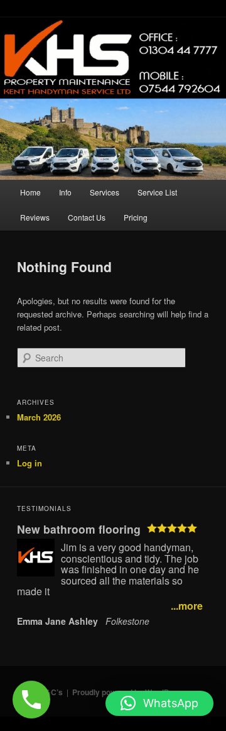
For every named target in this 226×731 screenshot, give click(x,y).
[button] (159, 703)
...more (187, 606)
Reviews (35, 217)
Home (30, 192)
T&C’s (52, 692)
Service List (157, 192)
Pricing (136, 217)
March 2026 (39, 417)
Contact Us (86, 217)
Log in (29, 463)
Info (65, 192)
